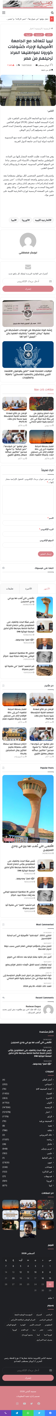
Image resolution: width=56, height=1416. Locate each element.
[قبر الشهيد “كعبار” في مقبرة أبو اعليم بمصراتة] (44, 670)
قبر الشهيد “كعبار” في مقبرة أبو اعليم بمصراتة (19, 667)
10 (35, 1272)
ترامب (49, 1330)
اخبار (31, 28)
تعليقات (9, 588)
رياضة (49, 1139)
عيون (50, 1162)
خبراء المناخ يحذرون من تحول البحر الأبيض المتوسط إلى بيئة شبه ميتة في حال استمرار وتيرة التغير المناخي (41, 417)
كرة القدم (24, 1330)
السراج (39, 1314)
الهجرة (22, 1325)
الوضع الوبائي (11, 1325)
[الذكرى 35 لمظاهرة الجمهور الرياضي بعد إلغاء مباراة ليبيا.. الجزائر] (44, 657)
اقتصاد (49, 1093)
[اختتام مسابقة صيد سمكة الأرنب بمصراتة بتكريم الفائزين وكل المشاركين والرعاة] (14, 734)
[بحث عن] (52, 12)
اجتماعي (48, 1084)
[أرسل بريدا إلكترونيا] (36, 65)
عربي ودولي (46, 1148)
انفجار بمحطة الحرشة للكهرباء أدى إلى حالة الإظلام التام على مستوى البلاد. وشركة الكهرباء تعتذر (42, 450)
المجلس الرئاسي (45, 1320)
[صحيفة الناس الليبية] (28, 4)
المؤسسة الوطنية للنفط (23, 1314)
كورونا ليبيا (48, 1335)
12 (21, 1272)
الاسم (50, 518)
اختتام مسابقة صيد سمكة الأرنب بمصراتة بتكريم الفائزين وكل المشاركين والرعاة (14, 749)
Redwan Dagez (33, 1006)
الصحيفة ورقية (45, 1121)
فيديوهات (48, 1176)
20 (13, 1278)
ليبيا (13, 220)
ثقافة (49, 1130)
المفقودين (48, 1325)
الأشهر (47, 588)
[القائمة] (3, 12)
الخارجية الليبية (42, 220)
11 (28, 1272)
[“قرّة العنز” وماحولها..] (44, 643)
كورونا (28, 35)
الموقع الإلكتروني (47, 540)
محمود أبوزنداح (27, 1335)
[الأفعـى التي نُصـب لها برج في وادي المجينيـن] (44, 607)
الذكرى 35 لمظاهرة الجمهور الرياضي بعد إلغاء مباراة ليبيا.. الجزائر (18, 654)
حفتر (41, 1330)
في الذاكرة (47, 1171)
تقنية (50, 1125)
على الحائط (47, 1158)
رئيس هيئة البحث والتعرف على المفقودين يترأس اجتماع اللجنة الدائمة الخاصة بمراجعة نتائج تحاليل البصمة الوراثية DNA (18, 627)
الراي (49, 1116)
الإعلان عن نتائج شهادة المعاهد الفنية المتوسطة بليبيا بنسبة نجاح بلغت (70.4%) (15, 417)
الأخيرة (28, 588)
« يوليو (51, 1298)
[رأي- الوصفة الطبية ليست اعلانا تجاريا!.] (10, 1225)
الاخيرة (49, 1098)
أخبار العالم (47, 1080)
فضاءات (48, 1167)
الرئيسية (47, 28)
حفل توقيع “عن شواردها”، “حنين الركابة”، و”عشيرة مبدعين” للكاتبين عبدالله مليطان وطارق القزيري (15, 450)
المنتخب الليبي (35, 1325)
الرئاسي (49, 1314)
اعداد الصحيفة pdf (44, 1089)
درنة (34, 1330)
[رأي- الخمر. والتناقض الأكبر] (28, 1229)
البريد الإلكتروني (46, 529)
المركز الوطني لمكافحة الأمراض (23, 1320)
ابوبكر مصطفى (43, 65)
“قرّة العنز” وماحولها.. (24, 640)
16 (43, 1278)
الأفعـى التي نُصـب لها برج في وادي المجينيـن (21, 599)
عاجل (49, 1144)
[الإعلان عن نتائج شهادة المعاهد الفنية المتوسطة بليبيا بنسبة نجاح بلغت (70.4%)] (14, 403)
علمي (49, 1153)
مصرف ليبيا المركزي (44, 1340)
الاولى (49, 1102)
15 (50, 1278)
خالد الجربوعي (45, 1135)
